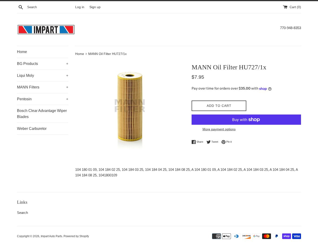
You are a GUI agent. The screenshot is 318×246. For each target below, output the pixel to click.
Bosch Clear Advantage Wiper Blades (42, 114)
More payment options (219, 129)
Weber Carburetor (32, 129)
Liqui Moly (42, 76)
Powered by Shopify (76, 236)
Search (22, 213)
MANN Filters (42, 87)
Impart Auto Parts (51, 236)
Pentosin (42, 99)
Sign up (95, 7)
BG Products (42, 64)
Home (22, 52)
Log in (79, 7)
